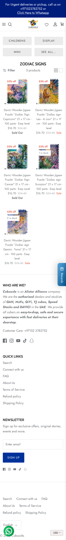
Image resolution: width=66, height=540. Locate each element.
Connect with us (13, 369)
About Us (9, 383)
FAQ (6, 376)
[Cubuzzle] (33, 24)
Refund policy (12, 396)
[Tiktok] (25, 341)
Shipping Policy (13, 403)
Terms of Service (14, 389)
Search (7, 362)
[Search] (11, 24)
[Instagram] (12, 341)
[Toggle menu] (4, 24)
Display (49, 41)
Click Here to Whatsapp (33, 12)
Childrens (17, 41)
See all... (48, 52)
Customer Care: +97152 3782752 (25, 330)
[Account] (54, 24)
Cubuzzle (17, 535)
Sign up (13, 457)
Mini (17, 52)
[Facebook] (5, 341)
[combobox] (56, 533)
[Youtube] (18, 341)
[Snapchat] (32, 341)
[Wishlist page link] (46, 24)
